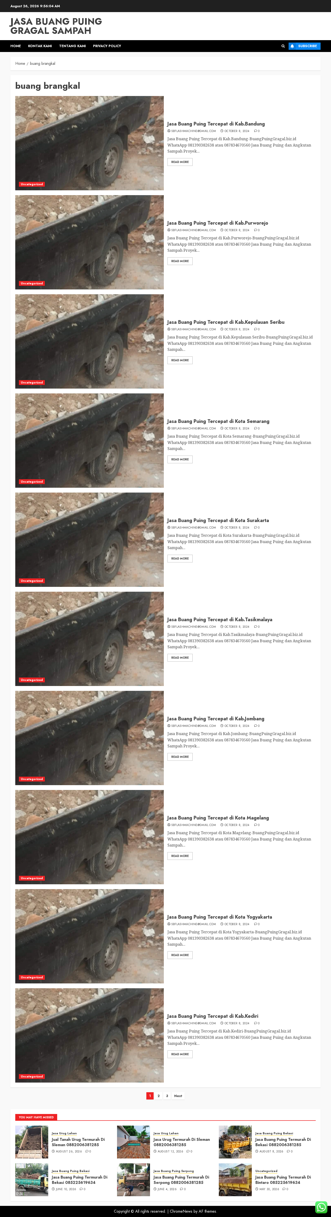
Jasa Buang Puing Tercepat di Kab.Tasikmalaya (219, 619)
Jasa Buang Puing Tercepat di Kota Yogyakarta (219, 917)
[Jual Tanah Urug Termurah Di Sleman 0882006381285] (31, 1142)
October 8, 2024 (237, 131)
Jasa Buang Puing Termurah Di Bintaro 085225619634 (283, 1179)
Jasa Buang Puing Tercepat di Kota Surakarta (218, 520)
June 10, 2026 (66, 1189)
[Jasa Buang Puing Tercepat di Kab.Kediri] (89, 1035)
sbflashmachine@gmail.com (193, 131)
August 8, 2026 (272, 1152)
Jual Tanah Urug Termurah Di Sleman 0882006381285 (78, 1142)
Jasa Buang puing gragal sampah (56, 26)
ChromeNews (181, 1211)
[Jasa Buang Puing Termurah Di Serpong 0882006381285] (133, 1179)
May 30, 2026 (269, 1189)
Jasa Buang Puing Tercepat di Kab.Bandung (216, 123)
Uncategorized (32, 184)
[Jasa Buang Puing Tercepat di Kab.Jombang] (89, 738)
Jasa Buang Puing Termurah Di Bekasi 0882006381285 (283, 1142)
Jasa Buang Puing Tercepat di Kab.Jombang (215, 718)
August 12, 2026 (170, 1152)
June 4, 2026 (167, 1189)
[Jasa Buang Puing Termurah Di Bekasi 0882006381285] (235, 1142)
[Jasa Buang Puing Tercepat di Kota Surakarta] (89, 540)
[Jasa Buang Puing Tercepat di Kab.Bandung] (89, 143)
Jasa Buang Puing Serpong (174, 1171)
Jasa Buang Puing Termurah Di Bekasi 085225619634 (79, 1179)
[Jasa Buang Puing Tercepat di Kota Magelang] (89, 837)
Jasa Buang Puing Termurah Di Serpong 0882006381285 (181, 1179)
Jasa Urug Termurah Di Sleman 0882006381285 (182, 1142)
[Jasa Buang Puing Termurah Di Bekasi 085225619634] (31, 1179)
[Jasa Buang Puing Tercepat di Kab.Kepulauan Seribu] (89, 341)
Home (15, 46)
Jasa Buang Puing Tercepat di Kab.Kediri (212, 1016)
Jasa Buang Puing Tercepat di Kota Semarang (218, 421)
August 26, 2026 (69, 1152)
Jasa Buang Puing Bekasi (274, 1133)
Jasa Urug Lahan (64, 1133)
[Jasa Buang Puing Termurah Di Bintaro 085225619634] (235, 1179)
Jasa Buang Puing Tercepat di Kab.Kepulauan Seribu (225, 322)
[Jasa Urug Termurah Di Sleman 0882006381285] (133, 1142)
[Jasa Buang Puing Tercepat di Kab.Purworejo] (89, 242)
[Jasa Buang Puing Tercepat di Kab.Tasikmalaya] (89, 639)
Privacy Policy (107, 46)
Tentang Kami (72, 46)
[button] (283, 46)
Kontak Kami (40, 46)
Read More (180, 162)
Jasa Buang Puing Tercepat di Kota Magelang (218, 817)
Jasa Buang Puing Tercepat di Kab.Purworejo (217, 223)
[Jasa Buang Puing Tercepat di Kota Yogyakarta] (89, 936)
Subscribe (307, 46)
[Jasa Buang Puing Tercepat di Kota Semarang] (89, 440)
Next (178, 1095)
